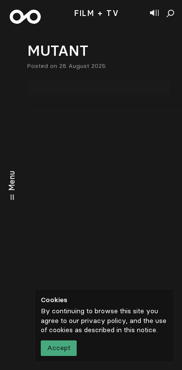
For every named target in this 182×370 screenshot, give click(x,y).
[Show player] (154, 13)
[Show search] (170, 13)
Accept (58, 348)
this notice (140, 330)
